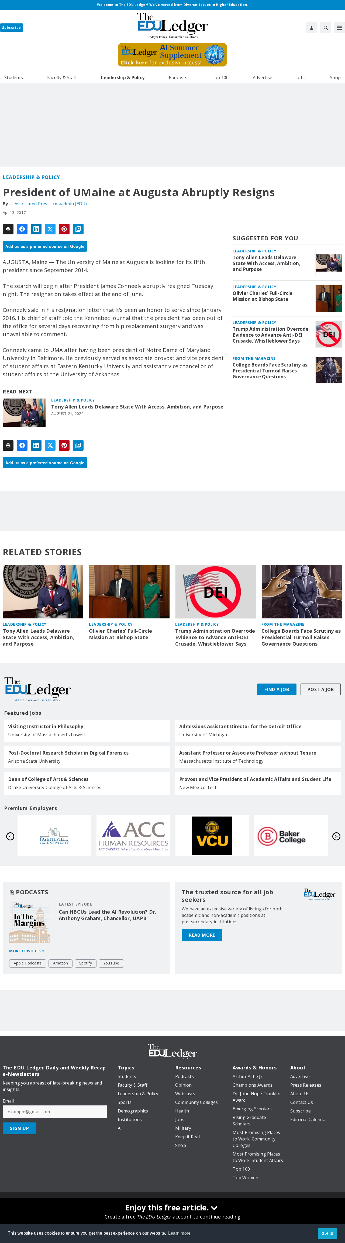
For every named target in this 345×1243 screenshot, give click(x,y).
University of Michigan (204, 734)
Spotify (85, 963)
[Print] (8, 229)
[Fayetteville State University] (213, 836)
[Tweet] (50, 229)
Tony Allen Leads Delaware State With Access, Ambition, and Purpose (137, 407)
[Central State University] (134, 836)
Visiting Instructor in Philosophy (45, 727)
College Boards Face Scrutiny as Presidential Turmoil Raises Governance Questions (270, 371)
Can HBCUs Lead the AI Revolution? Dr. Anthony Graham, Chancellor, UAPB (107, 915)
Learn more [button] (179, 1233)
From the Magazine (254, 358)
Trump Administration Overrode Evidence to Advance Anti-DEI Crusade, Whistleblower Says (270, 335)
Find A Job (276, 689)
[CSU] (55, 836)
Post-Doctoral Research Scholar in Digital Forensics (68, 753)
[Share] (22, 229)
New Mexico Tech (198, 787)
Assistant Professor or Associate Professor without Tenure (247, 753)
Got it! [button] (328, 1233)
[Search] (325, 27)
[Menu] (339, 27)
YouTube (111, 963)
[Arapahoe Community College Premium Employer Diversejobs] (292, 836)
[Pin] (64, 229)
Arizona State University (34, 761)
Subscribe (11, 27)
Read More (202, 935)
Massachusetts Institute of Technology (221, 761)
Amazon (60, 963)
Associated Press (32, 204)
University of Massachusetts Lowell (46, 734)
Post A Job (321, 689)
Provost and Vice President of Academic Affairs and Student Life (255, 779)
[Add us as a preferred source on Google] (78, 229)
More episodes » (27, 950)
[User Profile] (311, 27)
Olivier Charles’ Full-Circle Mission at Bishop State (262, 296)
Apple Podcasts (28, 963)
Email (8, 1101)
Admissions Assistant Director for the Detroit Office (240, 727)
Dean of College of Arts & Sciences (48, 779)
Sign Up (19, 1128)
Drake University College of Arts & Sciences (54, 787)
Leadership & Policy (31, 177)
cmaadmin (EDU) (70, 204)
